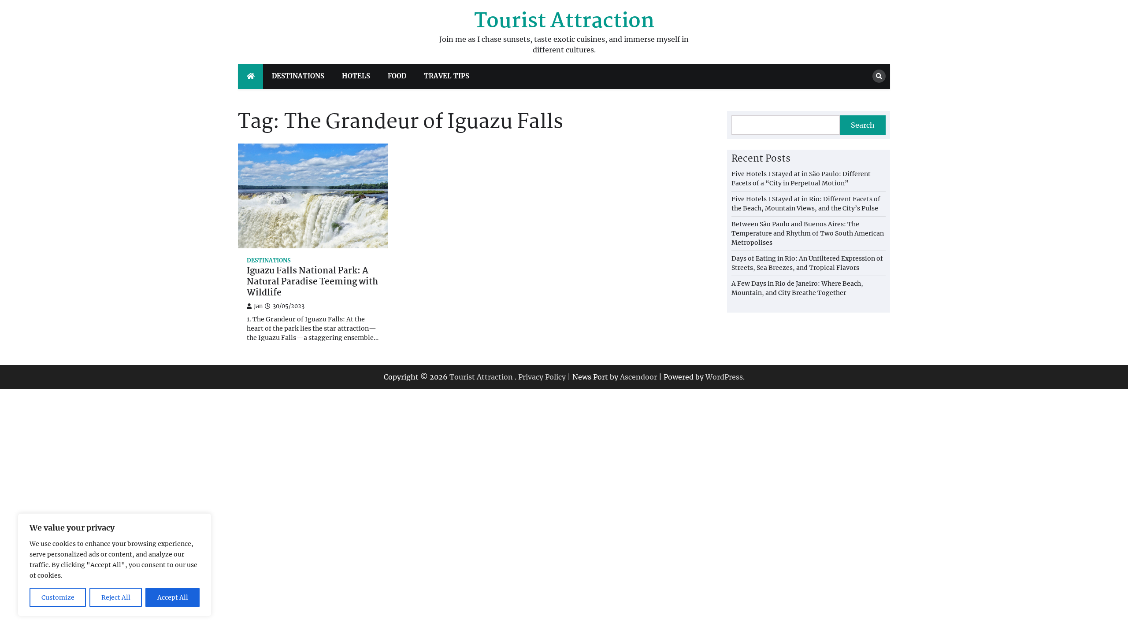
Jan (258, 306)
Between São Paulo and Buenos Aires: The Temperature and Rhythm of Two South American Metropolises (807, 233)
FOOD (397, 76)
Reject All (115, 597)
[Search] (879, 76)
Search (863, 125)
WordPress (724, 376)
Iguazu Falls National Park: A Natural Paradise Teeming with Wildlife (312, 282)
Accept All (172, 597)
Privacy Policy (542, 376)
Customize (57, 597)
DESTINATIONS (298, 76)
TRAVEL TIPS (446, 76)
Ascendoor (638, 376)
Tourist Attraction (564, 21)
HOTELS (356, 76)
